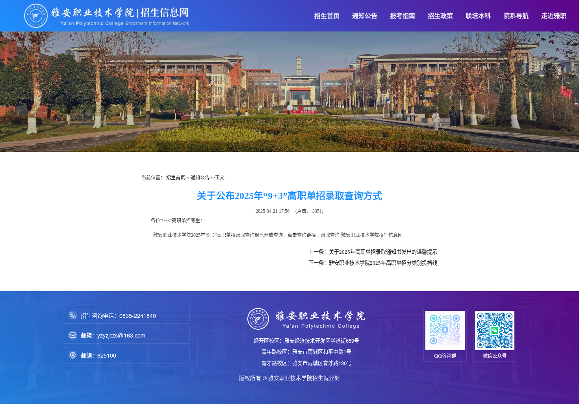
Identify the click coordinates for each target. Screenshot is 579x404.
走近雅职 (553, 15)
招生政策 (440, 15)
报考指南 (402, 15)
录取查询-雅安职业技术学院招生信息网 (362, 235)
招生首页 (327, 15)
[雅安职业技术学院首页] (107, 15)
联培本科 (478, 15)
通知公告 (364, 15)
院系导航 (516, 15)
